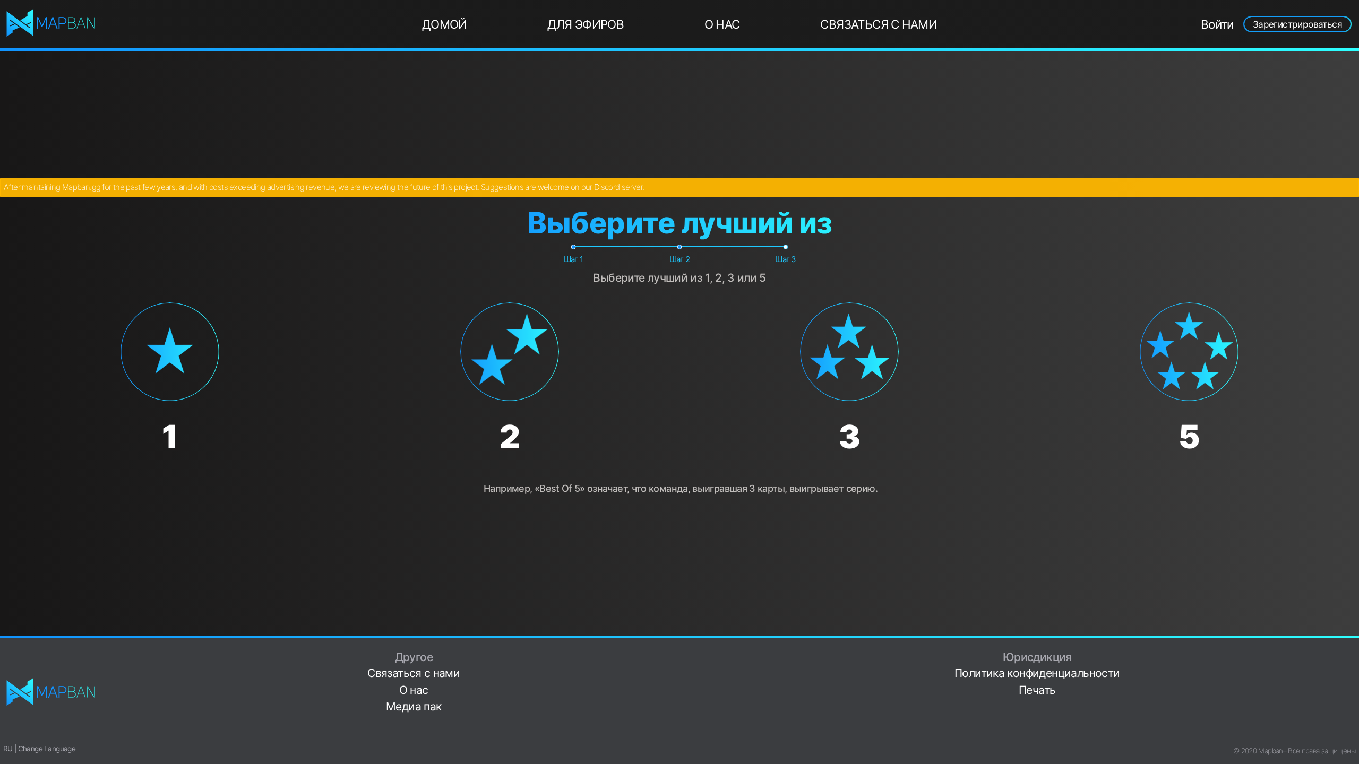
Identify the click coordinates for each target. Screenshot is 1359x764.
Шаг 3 (785, 259)
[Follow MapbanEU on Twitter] (1351, 668)
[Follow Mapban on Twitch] (1351, 701)
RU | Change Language (39, 748)
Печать (1037, 690)
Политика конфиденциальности (1037, 673)
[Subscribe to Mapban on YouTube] (1351, 718)
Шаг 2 (679, 259)
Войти (1217, 24)
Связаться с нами (878, 24)
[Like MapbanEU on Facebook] (1351, 652)
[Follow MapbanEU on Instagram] (1351, 684)
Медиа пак (413, 706)
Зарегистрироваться (1297, 24)
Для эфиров (585, 24)
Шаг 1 (573, 259)
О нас (722, 24)
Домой (444, 24)
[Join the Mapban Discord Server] (1351, 734)
